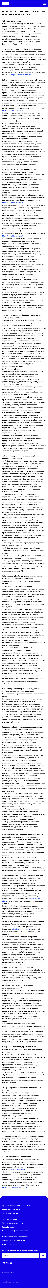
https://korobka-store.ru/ (21, 75)
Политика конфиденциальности (15, 1231)
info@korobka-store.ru (21, 929)
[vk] (7, 1262)
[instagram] (11, 1262)
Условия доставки (9, 1219)
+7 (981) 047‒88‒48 (10, 1213)
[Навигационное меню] (44, 4)
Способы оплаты (9, 1227)
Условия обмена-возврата (13, 1223)
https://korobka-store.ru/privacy (15, 1187)
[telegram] (3, 1262)
